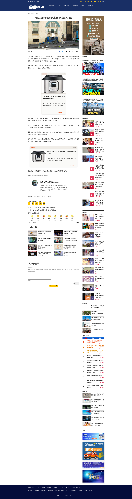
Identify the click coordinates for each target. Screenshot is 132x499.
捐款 (92, 1)
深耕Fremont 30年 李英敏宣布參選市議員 (99, 260)
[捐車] (93, 459)
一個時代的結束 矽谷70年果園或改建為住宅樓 (99, 175)
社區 (59, 5)
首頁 (29, 13)
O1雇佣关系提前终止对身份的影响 (99, 269)
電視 (81, 1)
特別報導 (33, 13)
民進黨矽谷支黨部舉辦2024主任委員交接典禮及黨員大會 (70, 240)
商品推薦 (90, 5)
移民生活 (66, 5)
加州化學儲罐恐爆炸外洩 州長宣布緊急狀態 (99, 295)
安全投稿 (55, 487)
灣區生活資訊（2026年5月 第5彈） (99, 278)
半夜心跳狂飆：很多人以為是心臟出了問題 (99, 216)
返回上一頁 (53, 286)
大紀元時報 (58, 490)
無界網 (90, 490)
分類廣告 (75, 5)
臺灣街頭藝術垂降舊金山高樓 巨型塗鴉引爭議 (99, 193)
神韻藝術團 (50, 490)
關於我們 (30, 487)
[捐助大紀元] (93, 467)
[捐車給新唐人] (93, 54)
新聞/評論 (51, 5)
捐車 (88, 1)
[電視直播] (93, 482)
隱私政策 (49, 487)
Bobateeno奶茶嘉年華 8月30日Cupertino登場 (99, 202)
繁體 (103, 1)
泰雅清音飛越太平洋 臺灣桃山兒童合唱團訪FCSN (99, 184)
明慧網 (80, 490)
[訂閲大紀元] (93, 439)
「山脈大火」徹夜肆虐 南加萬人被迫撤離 (44, 207)
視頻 (83, 5)
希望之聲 (64, 490)
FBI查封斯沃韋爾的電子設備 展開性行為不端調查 (99, 149)
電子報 (99, 1)
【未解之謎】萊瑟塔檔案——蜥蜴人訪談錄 (99, 225)
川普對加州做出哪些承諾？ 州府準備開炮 (44, 210)
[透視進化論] (93, 209)
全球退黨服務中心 (72, 490)
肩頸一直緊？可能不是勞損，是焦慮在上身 (99, 234)
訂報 (85, 1)
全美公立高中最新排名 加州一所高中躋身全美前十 (99, 123)
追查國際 (37, 490)
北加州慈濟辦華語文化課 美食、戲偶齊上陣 (99, 166)
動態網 (85, 490)
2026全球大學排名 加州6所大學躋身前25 (99, 243)
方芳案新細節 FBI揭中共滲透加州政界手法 (99, 140)
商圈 (95, 1)
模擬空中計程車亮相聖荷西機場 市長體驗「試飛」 (99, 131)
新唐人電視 (43, 490)
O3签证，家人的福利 (99, 286)
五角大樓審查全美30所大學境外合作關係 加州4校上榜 (99, 158)
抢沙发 (77, 222)
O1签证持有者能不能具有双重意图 (99, 251)
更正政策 (36, 487)
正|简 (76, 51)
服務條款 (42, 487)
